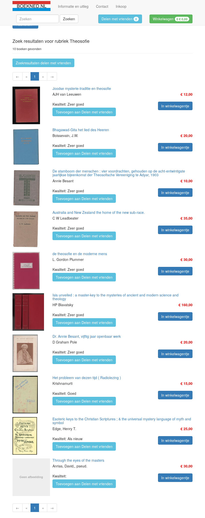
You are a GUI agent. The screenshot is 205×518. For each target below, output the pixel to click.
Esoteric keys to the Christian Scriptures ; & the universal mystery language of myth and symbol (121, 420)
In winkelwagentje (175, 105)
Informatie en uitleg (73, 6)
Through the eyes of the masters (78, 460)
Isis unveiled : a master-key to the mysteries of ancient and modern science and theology (115, 296)
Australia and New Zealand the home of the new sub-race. (98, 212)
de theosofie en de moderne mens (79, 253)
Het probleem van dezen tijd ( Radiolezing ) (86, 377)
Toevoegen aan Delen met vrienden (84, 111)
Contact (102, 6)
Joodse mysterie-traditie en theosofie (81, 88)
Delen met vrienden (119, 18)
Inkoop (121, 6)
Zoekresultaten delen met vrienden (43, 62)
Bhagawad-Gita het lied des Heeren (80, 129)
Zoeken (69, 18)
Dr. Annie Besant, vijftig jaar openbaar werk (86, 336)
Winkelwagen (170, 18)
